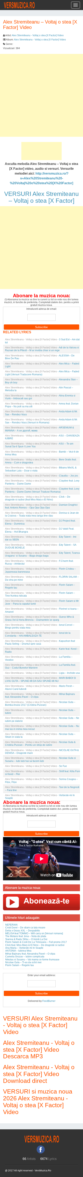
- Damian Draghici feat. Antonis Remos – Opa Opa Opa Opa (41, 506)
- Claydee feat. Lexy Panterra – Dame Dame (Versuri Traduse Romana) (42, 490)
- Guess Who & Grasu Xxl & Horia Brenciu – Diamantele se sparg (39, 618)
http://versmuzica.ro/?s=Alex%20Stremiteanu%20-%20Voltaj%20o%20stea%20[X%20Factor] (41, 178)
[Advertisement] (41, 95)
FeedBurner (48, 1001)
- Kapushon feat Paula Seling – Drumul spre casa (40, 642)
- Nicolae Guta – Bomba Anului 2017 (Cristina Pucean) (40, 703)
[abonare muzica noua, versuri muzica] (41, 902)
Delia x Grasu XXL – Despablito (22, 930)
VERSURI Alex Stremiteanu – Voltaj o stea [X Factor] (41, 197)
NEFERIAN (11, 924)
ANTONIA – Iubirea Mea (18, 950)
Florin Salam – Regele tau (19, 965)
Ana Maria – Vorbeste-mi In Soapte (24, 948)
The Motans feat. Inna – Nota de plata (25, 936)
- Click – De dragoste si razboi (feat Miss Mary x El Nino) (37, 498)
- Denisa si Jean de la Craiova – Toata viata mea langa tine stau (42, 514)
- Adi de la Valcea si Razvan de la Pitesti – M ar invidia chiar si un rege (42, 349)
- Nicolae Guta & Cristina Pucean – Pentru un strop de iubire (40, 743)
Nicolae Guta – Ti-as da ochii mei (23, 962)
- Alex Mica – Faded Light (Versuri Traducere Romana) (42, 373)
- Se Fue (36, 766)
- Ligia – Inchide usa (42, 673)
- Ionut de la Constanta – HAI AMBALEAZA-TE (38, 634)
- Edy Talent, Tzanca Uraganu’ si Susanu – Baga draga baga (42, 554)
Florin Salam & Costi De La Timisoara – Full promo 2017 (36, 942)
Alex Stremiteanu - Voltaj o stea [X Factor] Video (38, 35)
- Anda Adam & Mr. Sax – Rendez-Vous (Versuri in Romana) (41, 421)
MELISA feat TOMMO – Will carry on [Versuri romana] (34, 933)
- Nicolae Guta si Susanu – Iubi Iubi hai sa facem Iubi (40, 759)
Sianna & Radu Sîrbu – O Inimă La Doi (26, 939)
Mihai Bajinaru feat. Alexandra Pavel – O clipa (30, 953)
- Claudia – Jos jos (41, 475)
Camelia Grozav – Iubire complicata (24, 956)
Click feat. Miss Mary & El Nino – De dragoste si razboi (34, 945)
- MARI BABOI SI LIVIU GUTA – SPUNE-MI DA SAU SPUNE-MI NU (40, 679)
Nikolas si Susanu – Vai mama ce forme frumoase (32, 959)
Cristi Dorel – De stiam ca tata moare (25, 927)
